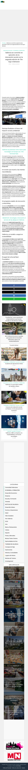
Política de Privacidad (7, 767)
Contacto (23, 767)
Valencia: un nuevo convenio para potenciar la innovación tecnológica (14, 698)
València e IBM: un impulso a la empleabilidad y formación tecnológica (14, 434)
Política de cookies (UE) (16, 767)
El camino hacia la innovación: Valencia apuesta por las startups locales (14, 684)
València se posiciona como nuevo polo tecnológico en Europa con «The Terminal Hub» (14, 152)
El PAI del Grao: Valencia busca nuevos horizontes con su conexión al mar (14, 643)
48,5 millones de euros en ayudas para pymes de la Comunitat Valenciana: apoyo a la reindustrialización (13, 764)
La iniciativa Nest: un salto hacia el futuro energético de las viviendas (14, 712)
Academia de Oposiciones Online (14, 363)
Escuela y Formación (20, 362)
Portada (4, 43)
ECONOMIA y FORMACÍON (19, 50)
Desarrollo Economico (8, 50)
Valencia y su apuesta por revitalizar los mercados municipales (14, 670)
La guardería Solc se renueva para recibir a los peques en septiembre (14, 656)
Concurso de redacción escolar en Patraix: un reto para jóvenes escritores (14, 408)
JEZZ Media (18, 765)
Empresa (9, 431)
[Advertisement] (14, 26)
